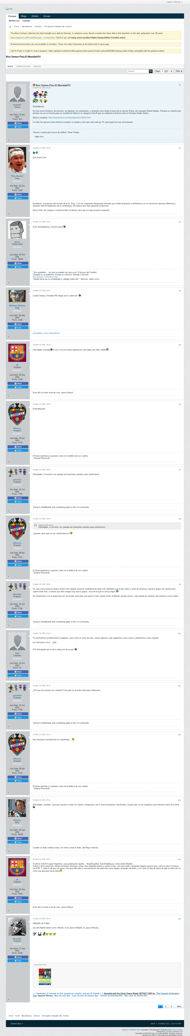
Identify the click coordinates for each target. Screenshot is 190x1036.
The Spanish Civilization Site (45, 277)
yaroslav (17, 479)
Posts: (15, 119)
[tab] (10, 66)
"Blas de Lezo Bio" (63, 996)
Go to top (176, 1024)
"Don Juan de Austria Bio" (136, 996)
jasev (17, 242)
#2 (180, 148)
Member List (14, 21)
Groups (46, 16)
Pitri (17, 653)
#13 (179, 800)
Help (153, 1024)
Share (19, 123)
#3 (180, 222)
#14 (179, 859)
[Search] (151, 71)
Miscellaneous (27, 26)
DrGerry (17, 820)
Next (179, 1006)
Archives (38, 26)
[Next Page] (172, 71)
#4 (180, 291)
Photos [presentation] (37, 66)
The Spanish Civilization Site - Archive (57, 26)
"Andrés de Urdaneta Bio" (112, 996)
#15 (179, 919)
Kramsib (17, 938)
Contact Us (163, 1024)
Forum (16, 26)
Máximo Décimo (17, 305)
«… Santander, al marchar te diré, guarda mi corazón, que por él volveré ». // (68, 993)
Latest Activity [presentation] (23, 66)
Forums (12, 16)
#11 (179, 686)
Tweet (19, 127)
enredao (17, 105)
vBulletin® (169, 1031)
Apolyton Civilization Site (130, 1030)
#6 (180, 404)
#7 (180, 470)
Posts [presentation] (10, 66)
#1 (180, 85)
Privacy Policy (177, 1030)
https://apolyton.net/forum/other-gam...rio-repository (33, 38)
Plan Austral (17, 176)
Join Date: (14, 115)
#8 (180, 519)
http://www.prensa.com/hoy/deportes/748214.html (69, 118)
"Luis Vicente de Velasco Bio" (86, 996)
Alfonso (17, 428)
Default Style (16, 1024)
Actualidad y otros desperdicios (46, 333)
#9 (180, 584)
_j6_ (17, 365)
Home (11, 1016)
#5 (180, 345)
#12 (179, 735)
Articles (34, 16)
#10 (179, 634)
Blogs (23, 16)
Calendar (26, 21)
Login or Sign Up (173, 2)
